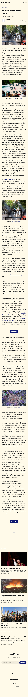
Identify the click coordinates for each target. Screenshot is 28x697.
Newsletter (4, 7)
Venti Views (13, 407)
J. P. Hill (8, 19)
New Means (5, 2)
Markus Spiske (13, 98)
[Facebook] (15, 673)
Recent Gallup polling (16, 275)
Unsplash (20, 98)
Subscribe (14, 331)
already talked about (9, 179)
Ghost (17, 686)
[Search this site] (24, 2)
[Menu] (26, 2)
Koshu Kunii (13, 221)
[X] (12, 673)
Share (23, 20)
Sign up (14, 683)
